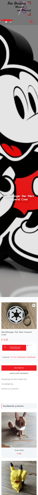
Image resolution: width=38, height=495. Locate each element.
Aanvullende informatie (19, 373)
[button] (33, 305)
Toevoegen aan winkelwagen (15, 347)
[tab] (19, 368)
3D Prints (13, 357)
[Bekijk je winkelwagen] (10, 22)
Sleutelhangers (21, 357)
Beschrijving (19, 368)
